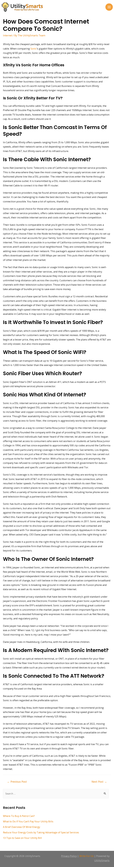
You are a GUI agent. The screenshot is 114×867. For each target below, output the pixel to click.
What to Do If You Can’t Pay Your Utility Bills (28, 821)
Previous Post (17, 781)
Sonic (33, 48)
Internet (7, 35)
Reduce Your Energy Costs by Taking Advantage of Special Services (41, 832)
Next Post (99, 781)
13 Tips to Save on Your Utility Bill (22, 838)
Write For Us (86, 856)
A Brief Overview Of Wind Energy (21, 827)
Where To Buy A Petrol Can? (19, 816)
